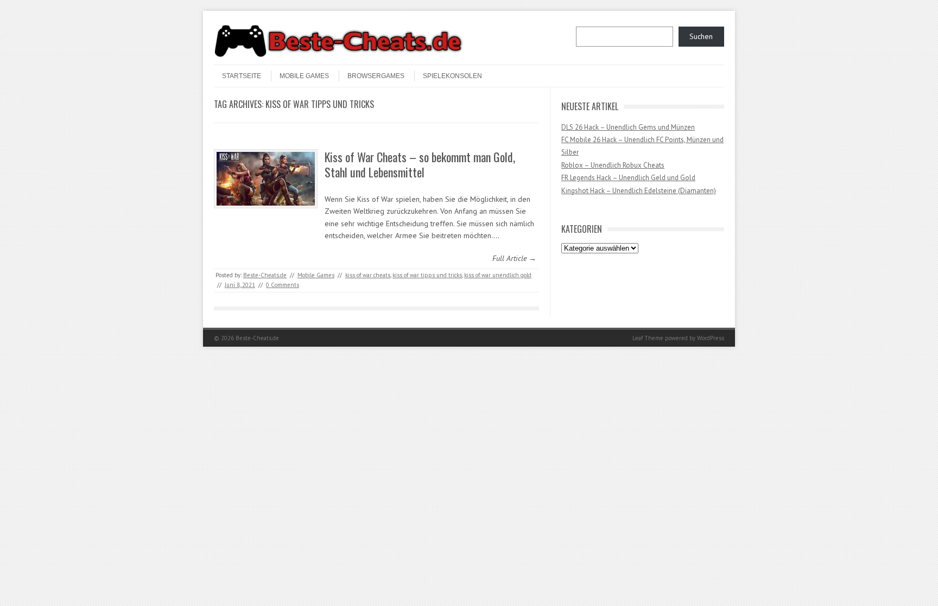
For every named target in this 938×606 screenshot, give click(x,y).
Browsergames (375, 76)
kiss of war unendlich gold (497, 275)
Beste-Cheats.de (265, 275)
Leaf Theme (647, 338)
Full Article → (514, 258)
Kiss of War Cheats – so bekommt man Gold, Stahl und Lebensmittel (420, 164)
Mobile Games (304, 76)
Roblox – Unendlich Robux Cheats (612, 165)
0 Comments (282, 285)
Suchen (701, 36)
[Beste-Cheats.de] (339, 55)
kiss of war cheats (367, 275)
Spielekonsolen (452, 76)
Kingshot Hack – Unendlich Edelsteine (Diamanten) (638, 190)
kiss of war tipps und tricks (427, 275)
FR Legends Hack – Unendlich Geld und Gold (628, 177)
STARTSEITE (241, 76)
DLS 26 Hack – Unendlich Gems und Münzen (628, 127)
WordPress (710, 338)
